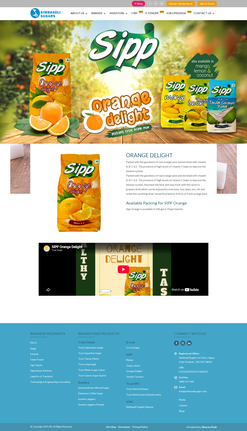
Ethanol (34, 354)
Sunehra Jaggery (87, 399)
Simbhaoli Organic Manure (139, 406)
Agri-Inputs (36, 365)
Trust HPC (133, 383)
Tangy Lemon (133, 365)
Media (182, 399)
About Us (78, 13)
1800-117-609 (186, 379)
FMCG (33, 342)
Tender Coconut (134, 376)
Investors (117, 13)
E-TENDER (154, 13)
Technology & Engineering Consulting (50, 381)
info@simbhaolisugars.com (193, 389)
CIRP (136, 13)
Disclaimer (124, 426)
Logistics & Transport (41, 376)
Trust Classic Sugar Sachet (92, 375)
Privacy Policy (140, 426)
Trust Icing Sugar (87, 364)
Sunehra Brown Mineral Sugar (93, 387)
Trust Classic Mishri (88, 358)
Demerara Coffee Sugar (90, 393)
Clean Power (37, 359)
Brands (97, 13)
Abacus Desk (209, 426)
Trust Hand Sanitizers (137, 388)
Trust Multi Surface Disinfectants (143, 394)
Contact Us (203, 13)
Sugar (33, 348)
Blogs (182, 410)
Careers (183, 405)
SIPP (129, 354)
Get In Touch (207, 3)
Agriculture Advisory (41, 370)
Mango (129, 359)
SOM (129, 401)
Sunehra (83, 382)
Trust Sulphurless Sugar (90, 347)
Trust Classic (86, 342)
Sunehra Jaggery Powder (91, 404)
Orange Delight (134, 371)
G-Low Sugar (133, 347)
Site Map (111, 426)
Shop (140, 3)
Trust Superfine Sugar (89, 353)
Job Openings (178, 13)
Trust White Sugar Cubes (91, 369)
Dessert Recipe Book (180, 3)
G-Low (130, 342)
